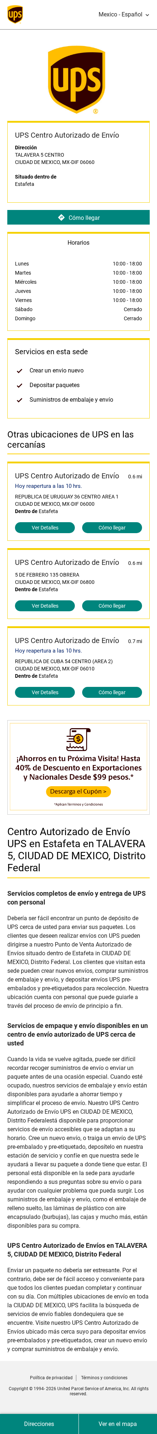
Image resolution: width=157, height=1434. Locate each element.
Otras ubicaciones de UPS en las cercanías (70, 439)
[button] (124, 15)
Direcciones (39, 1423)
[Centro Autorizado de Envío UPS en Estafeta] (78, 810)
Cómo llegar (84, 217)
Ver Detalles (45, 528)
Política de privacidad (51, 1377)
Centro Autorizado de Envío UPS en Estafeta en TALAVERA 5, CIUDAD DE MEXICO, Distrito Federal (76, 850)
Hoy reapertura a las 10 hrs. (48, 486)
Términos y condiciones (104, 1377)
